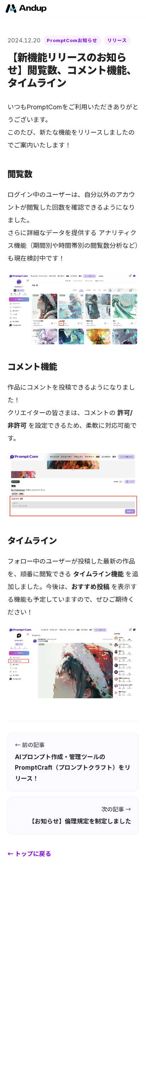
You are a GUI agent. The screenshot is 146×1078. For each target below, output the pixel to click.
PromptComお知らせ (72, 40)
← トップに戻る (29, 853)
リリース (117, 40)
